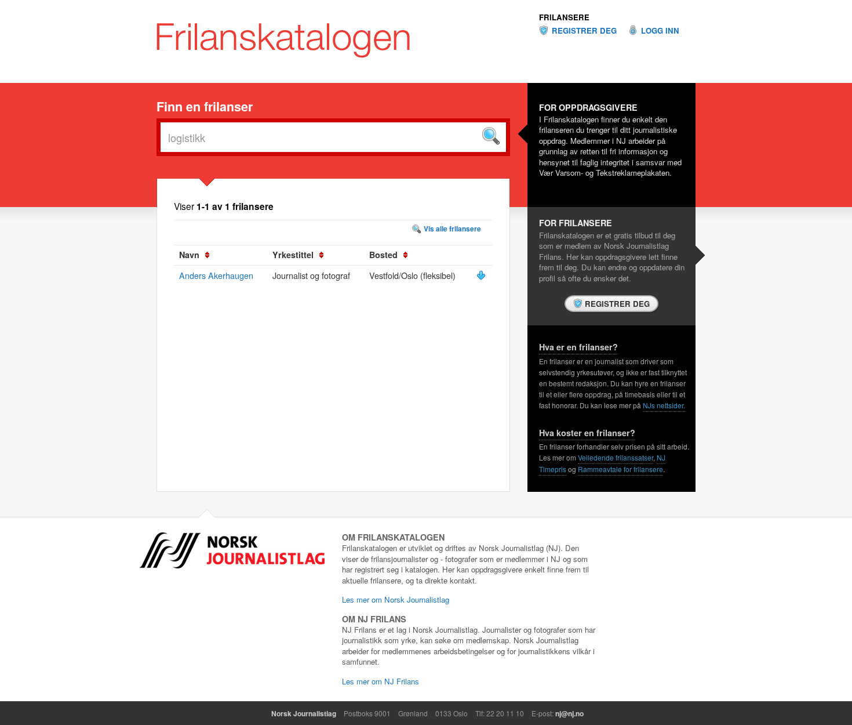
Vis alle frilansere (452, 228)
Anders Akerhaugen (216, 275)
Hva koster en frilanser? (587, 432)
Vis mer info (481, 275)
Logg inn (660, 31)
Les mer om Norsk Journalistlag (395, 599)
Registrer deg (584, 31)
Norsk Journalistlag (303, 713)
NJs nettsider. (664, 405)
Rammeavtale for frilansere (620, 469)
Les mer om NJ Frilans (380, 681)
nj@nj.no (569, 713)
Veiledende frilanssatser (615, 457)
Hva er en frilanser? (578, 347)
